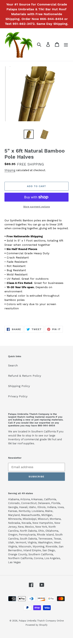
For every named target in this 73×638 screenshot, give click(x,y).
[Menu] (65, 44)
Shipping (9, 170)
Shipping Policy (19, 386)
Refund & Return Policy (24, 375)
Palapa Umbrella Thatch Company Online (41, 620)
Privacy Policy (17, 396)
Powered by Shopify (36, 625)
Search (13, 365)
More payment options (36, 206)
